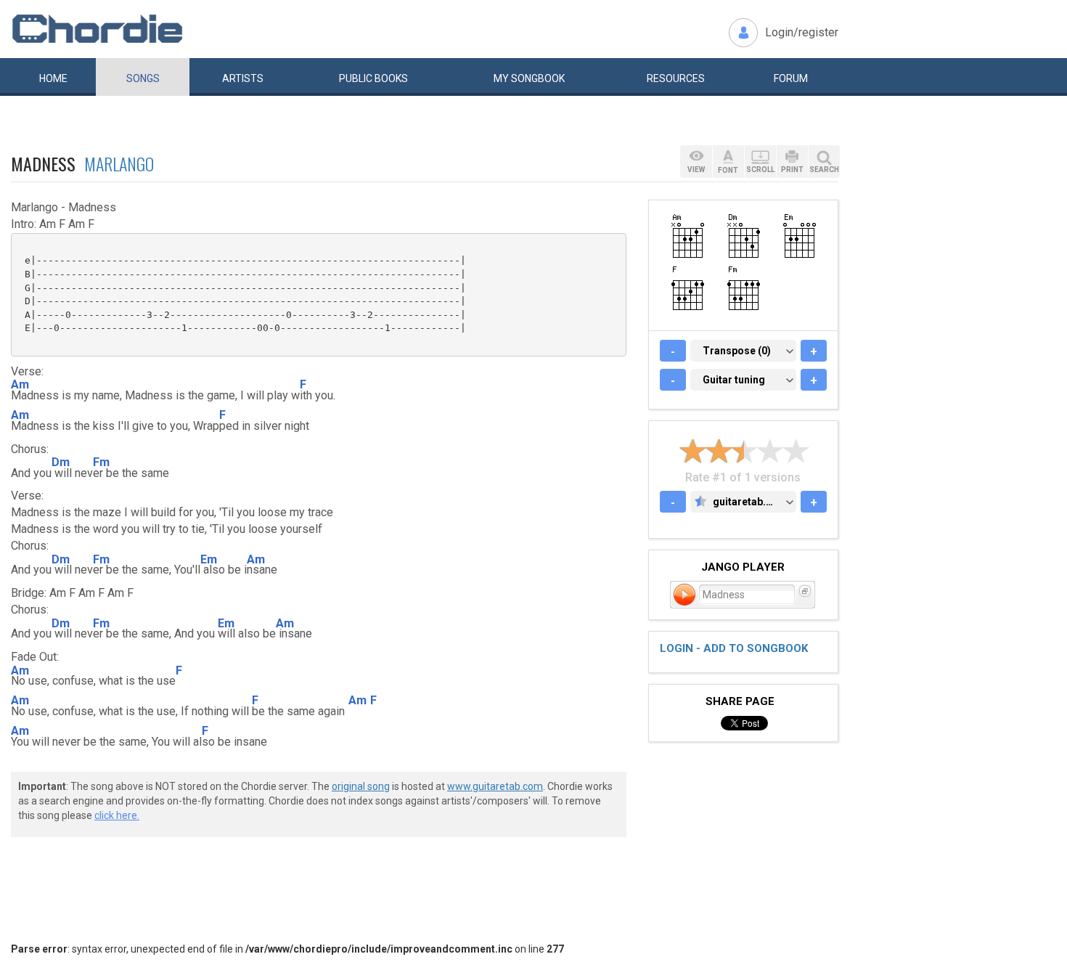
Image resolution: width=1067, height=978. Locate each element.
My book (529, 78)
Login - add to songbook (734, 648)
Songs (143, 78)
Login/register (801, 32)
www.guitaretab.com (495, 786)
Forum (791, 78)
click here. (116, 815)
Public (373, 78)
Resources (676, 78)
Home (53, 78)
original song (361, 786)
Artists (242, 78)
